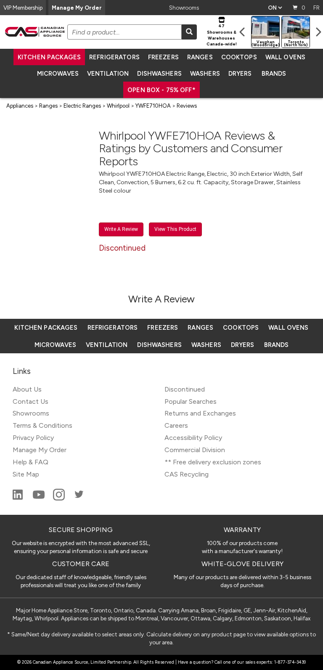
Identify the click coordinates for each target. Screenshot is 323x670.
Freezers (163, 57)
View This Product (175, 229)
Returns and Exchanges (200, 413)
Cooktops (239, 57)
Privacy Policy (33, 438)
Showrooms (184, 7)
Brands (274, 73)
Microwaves (58, 73)
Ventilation (108, 73)
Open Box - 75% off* (161, 90)
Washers (205, 73)
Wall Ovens (285, 57)
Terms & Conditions (42, 425)
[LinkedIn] (18, 498)
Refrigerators (114, 57)
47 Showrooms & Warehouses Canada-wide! (222, 35)
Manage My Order (77, 7)
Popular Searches (190, 401)
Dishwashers (159, 73)
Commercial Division (194, 450)
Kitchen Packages (49, 57)
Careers (176, 425)
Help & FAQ (30, 462)
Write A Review (121, 229)
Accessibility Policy (193, 438)
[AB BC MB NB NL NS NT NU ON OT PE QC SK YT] (275, 7)
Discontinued (184, 389)
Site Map (26, 474)
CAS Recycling (186, 474)
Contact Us (30, 401)
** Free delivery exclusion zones (212, 462)
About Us (27, 389)
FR (316, 7)
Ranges (200, 57)
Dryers (240, 73)
